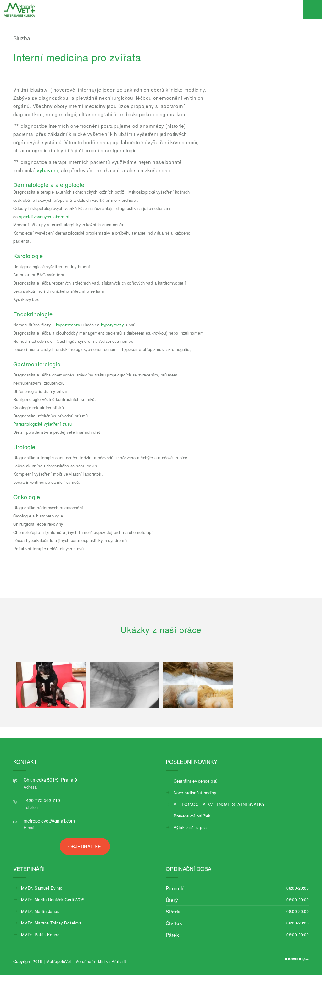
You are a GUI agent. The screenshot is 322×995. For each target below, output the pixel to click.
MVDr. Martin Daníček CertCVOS (53, 899)
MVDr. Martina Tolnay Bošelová (51, 923)
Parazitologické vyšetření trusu (42, 424)
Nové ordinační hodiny (195, 792)
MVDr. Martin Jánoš (40, 911)
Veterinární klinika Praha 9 (100, 961)
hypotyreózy (112, 325)
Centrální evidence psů (196, 781)
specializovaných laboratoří (45, 216)
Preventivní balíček (192, 816)
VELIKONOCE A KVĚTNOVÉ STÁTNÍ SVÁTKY (219, 804)
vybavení (47, 170)
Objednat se (84, 846)
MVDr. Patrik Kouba (40, 934)
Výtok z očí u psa (190, 827)
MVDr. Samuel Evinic (41, 888)
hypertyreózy (68, 325)
